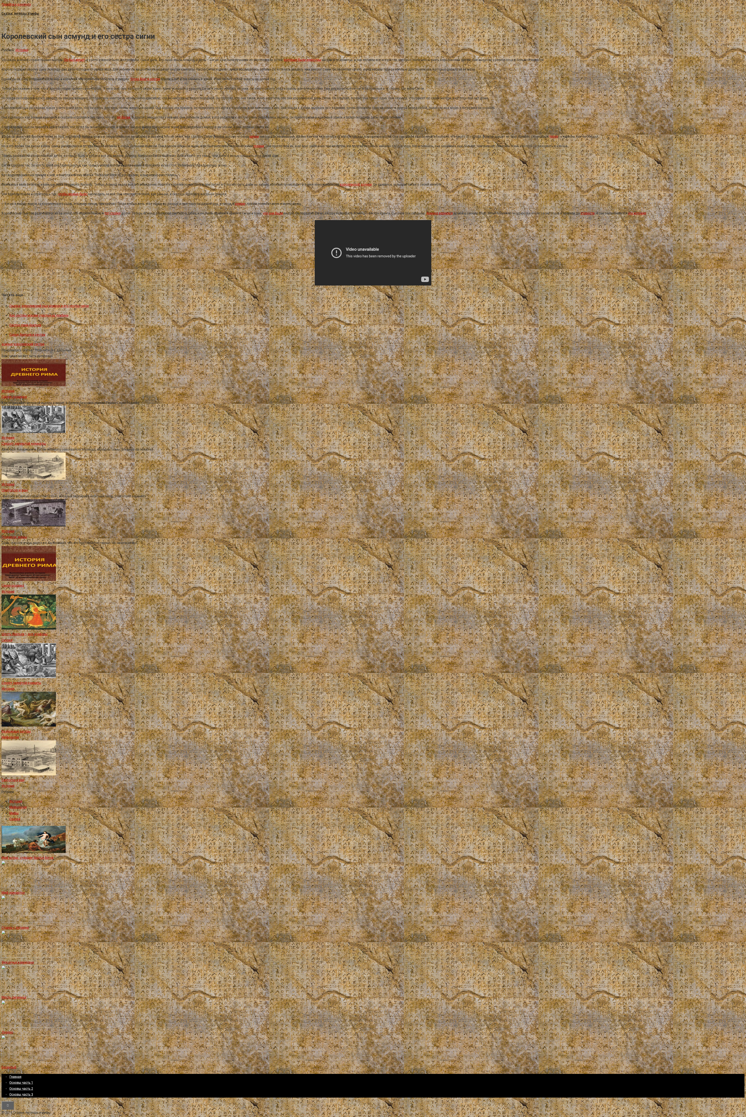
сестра (39, 344)
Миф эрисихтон (13, 892)
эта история (637, 213)
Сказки (7, 640)
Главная (15, 1076)
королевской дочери (356, 184)
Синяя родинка (13, 585)
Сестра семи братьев (25, 325)
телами (258, 146)
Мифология (10, 737)
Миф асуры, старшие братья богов (27, 857)
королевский (23, 344)
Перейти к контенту (16, 4)
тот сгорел (113, 213)
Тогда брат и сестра (145, 79)
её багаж (123, 117)
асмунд (7, 344)
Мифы (14, 813)
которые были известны (302, 59)
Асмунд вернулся (439, 213)
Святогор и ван (13, 780)
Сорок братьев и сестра (27, 334)
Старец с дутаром (15, 927)
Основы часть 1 (21, 1082)
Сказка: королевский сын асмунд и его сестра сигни (49, 306)
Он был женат (74, 59)
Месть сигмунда (14, 997)
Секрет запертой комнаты (21, 683)
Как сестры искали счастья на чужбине (39, 315)
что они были (273, 213)
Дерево (7, 1032)
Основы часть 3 (21, 1094)
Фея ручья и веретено (18, 962)
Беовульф (9, 1067)
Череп (553, 136)
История (21, 50)
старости (587, 213)
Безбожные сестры (16, 731)
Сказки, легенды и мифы (20, 13)
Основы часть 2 (21, 1088)
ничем (254, 136)
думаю (240, 203)
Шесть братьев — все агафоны (25, 634)
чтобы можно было (72, 194)
